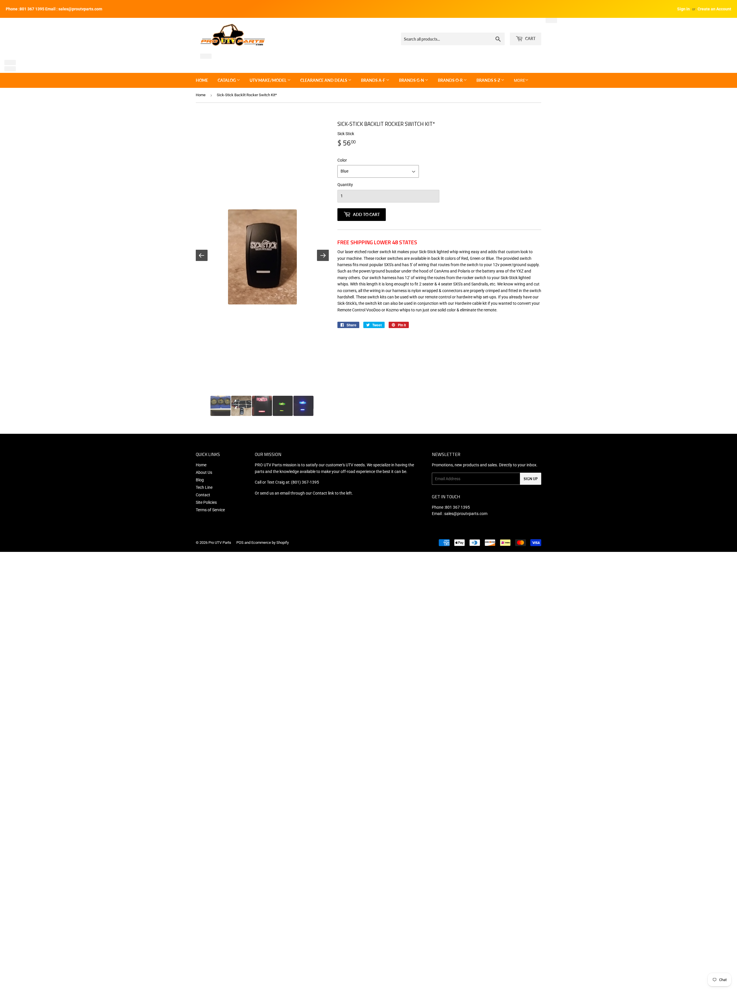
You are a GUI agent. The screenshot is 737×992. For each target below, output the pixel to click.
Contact (203, 495)
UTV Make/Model (268, 80)
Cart (529, 38)
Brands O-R (451, 80)
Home (202, 80)
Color (342, 160)
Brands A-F (373, 80)
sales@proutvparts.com (465, 513)
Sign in (683, 9)
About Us (204, 472)
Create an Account (714, 9)
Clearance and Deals (324, 80)
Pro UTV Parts (219, 542)
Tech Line (204, 487)
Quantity (345, 184)
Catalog (227, 80)
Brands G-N (412, 80)
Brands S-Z (488, 80)
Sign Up (530, 479)
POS (240, 542)
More (519, 80)
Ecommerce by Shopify (270, 542)
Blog (200, 480)
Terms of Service (210, 510)
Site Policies (206, 502)
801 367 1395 (457, 507)
